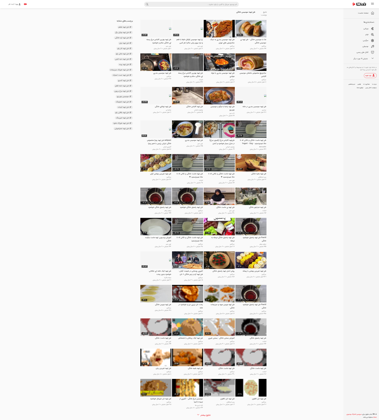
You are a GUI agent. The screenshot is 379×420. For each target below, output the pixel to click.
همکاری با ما (366, 84)
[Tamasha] (359, 4)
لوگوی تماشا (360, 88)
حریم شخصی (352, 84)
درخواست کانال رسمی (371, 88)
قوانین (359, 84)
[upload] (25, 4)
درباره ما (374, 84)
